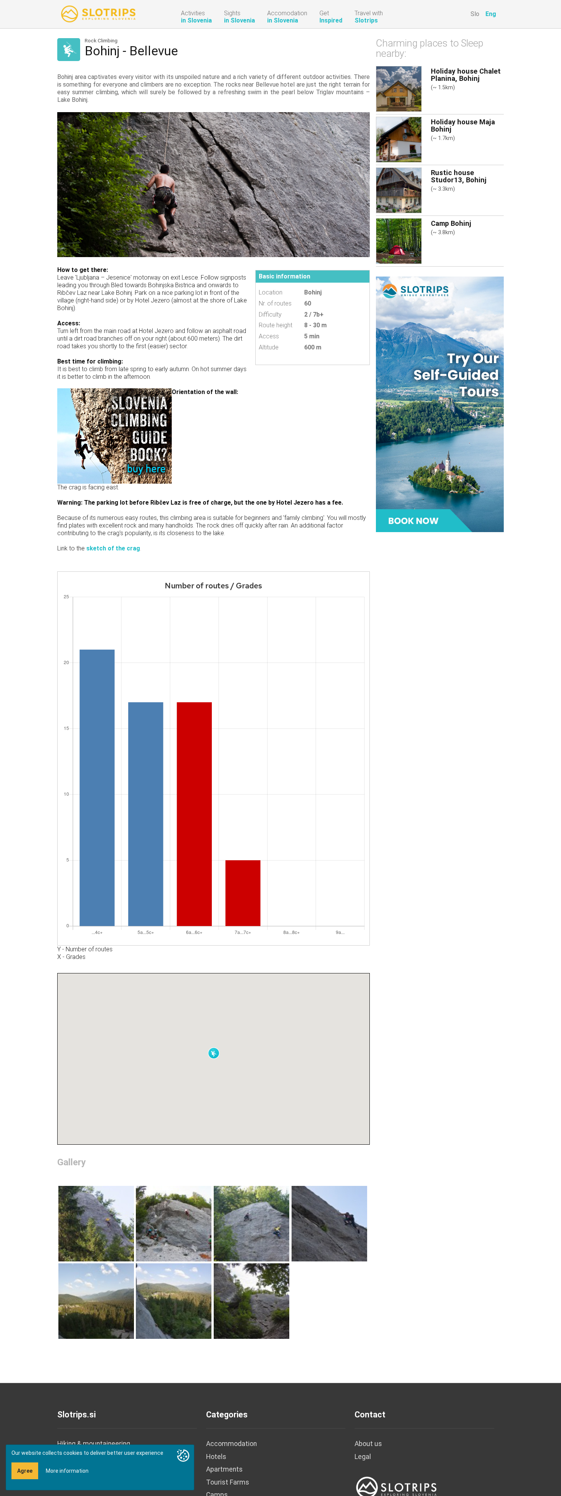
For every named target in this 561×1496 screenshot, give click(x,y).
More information (67, 1471)
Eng (490, 14)
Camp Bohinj (451, 223)
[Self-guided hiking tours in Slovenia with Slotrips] (440, 403)
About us (368, 1444)
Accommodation (231, 1444)
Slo (475, 14)
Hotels (216, 1457)
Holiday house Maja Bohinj (463, 125)
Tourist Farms (227, 1482)
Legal (363, 1457)
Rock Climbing (101, 40)
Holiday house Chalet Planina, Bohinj (466, 74)
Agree (24, 1471)
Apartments (224, 1469)
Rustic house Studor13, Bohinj (459, 176)
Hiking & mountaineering (93, 1444)
